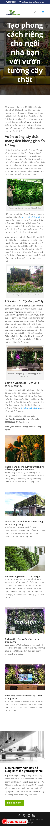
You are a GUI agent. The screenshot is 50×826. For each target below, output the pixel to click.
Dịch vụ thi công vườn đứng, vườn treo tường (22, 640)
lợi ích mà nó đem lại (31, 217)
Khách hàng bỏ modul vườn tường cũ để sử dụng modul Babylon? (24, 468)
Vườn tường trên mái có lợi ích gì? (22, 576)
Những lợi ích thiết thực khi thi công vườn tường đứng (24, 523)
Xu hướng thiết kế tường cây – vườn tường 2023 (24, 697)
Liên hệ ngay (14, 803)
